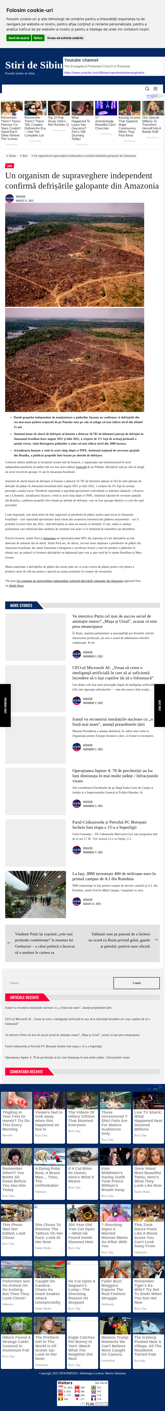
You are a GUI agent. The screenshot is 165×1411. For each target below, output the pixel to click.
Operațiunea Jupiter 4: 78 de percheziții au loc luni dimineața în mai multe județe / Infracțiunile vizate (115, 775)
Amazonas (49, 538)
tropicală (81, 467)
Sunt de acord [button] (19, 38)
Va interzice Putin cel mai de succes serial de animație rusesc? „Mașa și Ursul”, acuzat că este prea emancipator (114, 621)
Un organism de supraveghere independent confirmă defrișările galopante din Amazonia (70, 581)
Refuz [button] (38, 38)
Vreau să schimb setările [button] (65, 38)
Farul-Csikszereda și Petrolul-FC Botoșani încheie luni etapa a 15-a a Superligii (53, 1046)
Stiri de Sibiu (34, 65)
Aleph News (16, 585)
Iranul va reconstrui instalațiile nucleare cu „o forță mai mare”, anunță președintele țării (58, 1007)
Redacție (20, 196)
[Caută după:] (59, 983)
